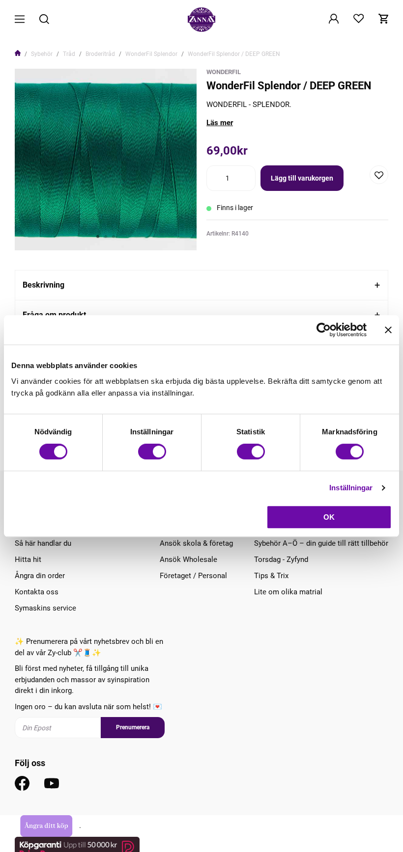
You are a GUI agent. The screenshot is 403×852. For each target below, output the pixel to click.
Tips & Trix (271, 575)
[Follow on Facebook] (22, 783)
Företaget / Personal (193, 575)
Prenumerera (132, 727)
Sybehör (42, 54)
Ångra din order (40, 575)
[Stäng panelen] (388, 329)
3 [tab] (113, 236)
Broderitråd (100, 54)
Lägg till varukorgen (302, 178)
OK (329, 517)
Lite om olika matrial (288, 591)
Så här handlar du (43, 543)
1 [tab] (98, 236)
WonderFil (223, 72)
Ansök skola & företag (196, 543)
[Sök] (44, 20)
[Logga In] (334, 20)
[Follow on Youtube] (51, 783)
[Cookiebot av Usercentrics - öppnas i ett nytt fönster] (324, 329)
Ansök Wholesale (188, 559)
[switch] (152, 451)
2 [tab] (106, 236)
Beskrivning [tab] (43, 285)
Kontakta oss (36, 591)
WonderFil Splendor (151, 54)
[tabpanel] (106, 159)
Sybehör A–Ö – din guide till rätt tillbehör (321, 543)
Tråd (69, 54)
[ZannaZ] (201, 19)
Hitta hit (28, 559)
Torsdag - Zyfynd (281, 559)
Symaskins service (45, 608)
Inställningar (351, 487)
